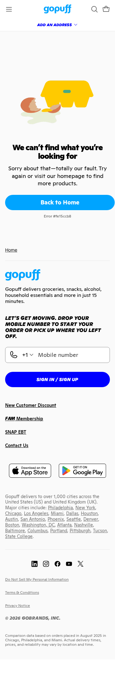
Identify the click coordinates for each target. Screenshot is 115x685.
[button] (106, 9)
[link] (58, 9)
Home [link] (11, 250)
